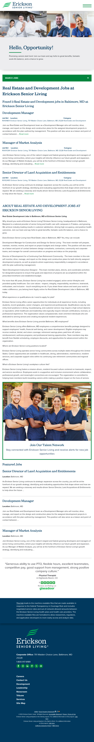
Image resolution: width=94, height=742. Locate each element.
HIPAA (36, 712)
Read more (24, 134)
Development (23, 684)
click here (52, 723)
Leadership (22, 687)
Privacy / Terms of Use (69, 714)
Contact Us (21, 680)
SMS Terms (55, 726)
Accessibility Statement (55, 714)
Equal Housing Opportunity (47, 712)
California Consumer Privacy (43, 726)
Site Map (20, 703)
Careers (20, 676)
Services (20, 699)
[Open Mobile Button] (87, 5)
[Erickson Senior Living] (47, 5)
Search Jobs (11, 78)
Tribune (20, 695)
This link (20, 603)
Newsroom (21, 691)
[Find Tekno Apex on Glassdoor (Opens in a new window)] (47, 589)
